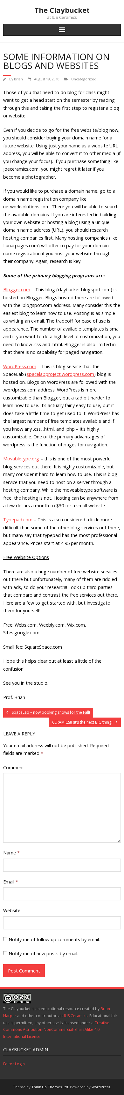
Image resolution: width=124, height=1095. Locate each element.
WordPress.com (19, 366)
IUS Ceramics (75, 1015)
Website (11, 910)
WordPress (101, 1086)
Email (10, 882)
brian (18, 79)
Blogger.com (16, 290)
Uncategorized (83, 79)
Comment (13, 767)
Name (11, 853)
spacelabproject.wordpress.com (60, 374)
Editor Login (14, 1064)
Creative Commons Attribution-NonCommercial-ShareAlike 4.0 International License (56, 1029)
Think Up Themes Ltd (49, 1086)
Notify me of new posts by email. (43, 953)
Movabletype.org (21, 459)
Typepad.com (17, 520)
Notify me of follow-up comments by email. (54, 939)
